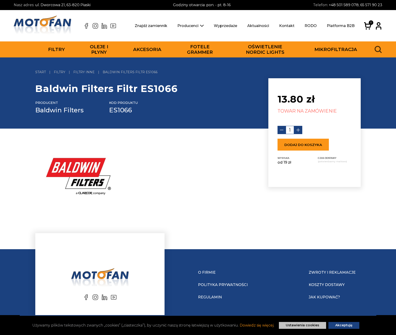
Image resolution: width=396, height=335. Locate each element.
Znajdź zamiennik (151, 26)
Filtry (56, 49)
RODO (311, 26)
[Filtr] (78, 177)
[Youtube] (113, 26)
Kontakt (286, 26)
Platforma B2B (341, 26)
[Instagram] (95, 26)
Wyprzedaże (225, 26)
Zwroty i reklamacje (332, 272)
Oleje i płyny (99, 49)
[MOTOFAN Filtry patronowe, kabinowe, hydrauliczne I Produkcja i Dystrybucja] (42, 26)
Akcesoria (147, 49)
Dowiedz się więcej (257, 325)
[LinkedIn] (104, 26)
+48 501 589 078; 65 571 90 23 (355, 5)
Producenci (187, 26)
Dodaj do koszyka (303, 145)
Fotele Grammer (200, 49)
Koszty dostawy (327, 285)
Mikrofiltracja (335, 49)
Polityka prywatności (223, 285)
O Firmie (207, 272)
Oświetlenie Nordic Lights (265, 49)
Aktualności (258, 26)
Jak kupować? (324, 297)
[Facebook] (86, 26)
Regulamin (210, 297)
